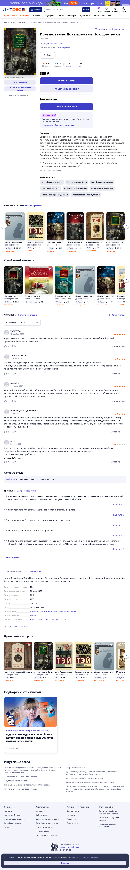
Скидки (61, 15)
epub (32, 619)
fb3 (40, 619)
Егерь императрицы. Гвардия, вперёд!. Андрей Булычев (90, 782)
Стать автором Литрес (46, 827)
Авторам (39, 811)
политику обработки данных (86, 857)
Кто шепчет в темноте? (64, 296)
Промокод (24, 15)
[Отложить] (22, 215)
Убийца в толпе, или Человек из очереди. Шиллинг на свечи (75, 242)
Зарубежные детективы (102, 182)
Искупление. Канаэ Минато (15, 781)
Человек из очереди (36, 242)
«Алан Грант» (63, 47)
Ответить (115, 346)
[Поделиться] (123, 29)
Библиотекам (41, 815)
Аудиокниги (85, 15)
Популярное (49, 15)
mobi (53, 619)
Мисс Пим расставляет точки (63, 672)
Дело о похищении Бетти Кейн (15, 242)
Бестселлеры (73, 811)
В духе (9, 730)
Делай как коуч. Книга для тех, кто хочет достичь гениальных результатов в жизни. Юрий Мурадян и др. (92, 773)
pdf (57, 619)
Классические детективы (75, 188)
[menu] (22, 323)
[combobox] (62, 9)
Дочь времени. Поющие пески (95, 242)
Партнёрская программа (47, 823)
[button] (20, 82)
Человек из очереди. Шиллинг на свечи (18, 672)
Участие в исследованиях (15, 819)
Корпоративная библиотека (48, 835)
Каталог (37, 9)
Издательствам (42, 807)
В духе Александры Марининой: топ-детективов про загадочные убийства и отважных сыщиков (29, 738)
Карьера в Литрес (12, 815)
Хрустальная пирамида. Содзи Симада (20, 789)
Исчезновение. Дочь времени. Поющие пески (115, 242)
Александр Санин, (56, 611)
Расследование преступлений (86, 195)
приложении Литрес (70, 847)
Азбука (33, 615)
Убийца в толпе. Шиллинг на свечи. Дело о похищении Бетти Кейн (13, 296)
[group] (65, 332)
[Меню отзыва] (123, 346)
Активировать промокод (78, 807)
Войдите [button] (10, 479)
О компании (9, 807)
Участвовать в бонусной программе (58, 125)
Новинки (36, 15)
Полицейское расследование (55, 195)
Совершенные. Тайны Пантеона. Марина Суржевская (27, 785)
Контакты (8, 811)
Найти (86, 9)
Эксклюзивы (99, 15)
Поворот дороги (32, 296)
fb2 (36, 619)
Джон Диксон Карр (63, 299)
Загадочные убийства (77, 182)
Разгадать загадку (41, 730)
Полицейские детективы (102, 188)
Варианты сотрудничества (47, 819)
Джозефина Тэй (12, 245)
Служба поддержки (12, 823)
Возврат (8, 827)
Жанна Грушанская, (39, 611)
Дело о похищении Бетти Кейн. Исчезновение (55, 242)
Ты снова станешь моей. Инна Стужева (20, 777)
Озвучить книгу (42, 831)
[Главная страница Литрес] (14, 9)
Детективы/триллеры (22, 730)
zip (64, 619)
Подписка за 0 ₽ (10, 15)
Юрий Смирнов (71, 611)
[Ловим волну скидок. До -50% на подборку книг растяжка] (65, 3)
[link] (61, 331)
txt (61, 619)
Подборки (71, 15)
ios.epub (46, 619)
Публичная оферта (107, 807)
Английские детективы (52, 182)
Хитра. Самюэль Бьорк (76, 768)
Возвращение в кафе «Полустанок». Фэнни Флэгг (87, 778)
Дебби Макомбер (32, 299)
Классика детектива (51, 188)
